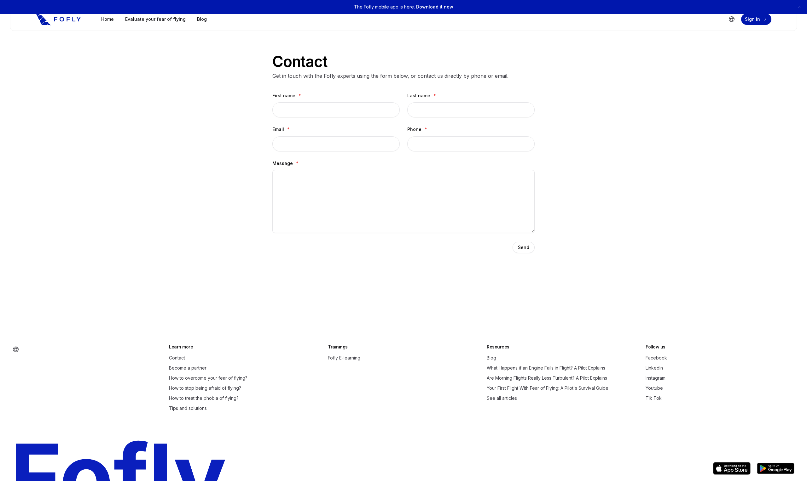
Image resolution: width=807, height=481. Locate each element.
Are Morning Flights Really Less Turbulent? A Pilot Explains (547, 378)
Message (285, 163)
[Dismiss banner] (799, 7)
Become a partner (187, 368)
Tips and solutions (188, 408)
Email (281, 129)
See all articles (502, 398)
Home (107, 19)
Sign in (752, 19)
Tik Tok (654, 398)
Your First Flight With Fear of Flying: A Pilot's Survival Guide (547, 388)
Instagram (655, 378)
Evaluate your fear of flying (155, 19)
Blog (202, 19)
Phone (417, 129)
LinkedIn (654, 368)
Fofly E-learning (344, 357)
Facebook (656, 357)
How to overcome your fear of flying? (208, 378)
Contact (177, 357)
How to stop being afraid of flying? (205, 388)
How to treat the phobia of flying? (204, 398)
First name (286, 95)
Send (523, 247)
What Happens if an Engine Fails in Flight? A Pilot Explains (546, 368)
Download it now (434, 6)
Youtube (654, 388)
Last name (421, 95)
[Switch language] (731, 19)
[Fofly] (58, 19)
